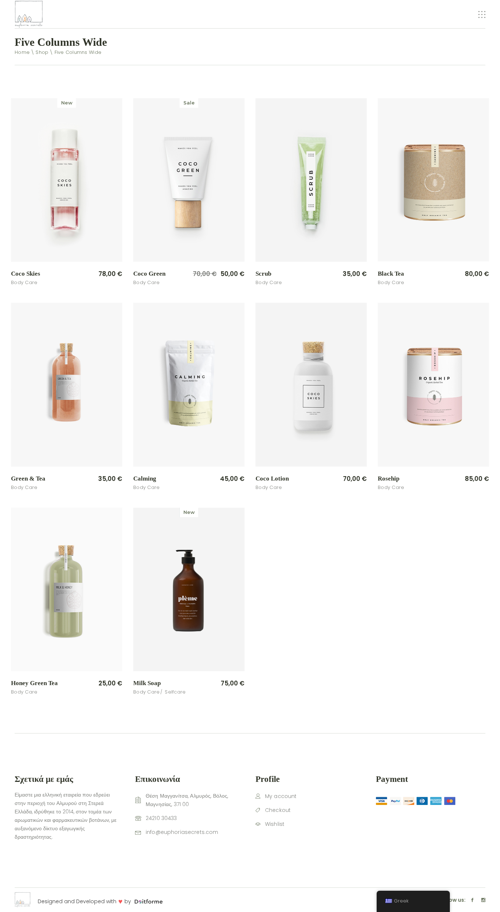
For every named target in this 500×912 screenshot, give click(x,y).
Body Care (24, 282)
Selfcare (175, 691)
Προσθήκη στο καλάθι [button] (85, 274)
